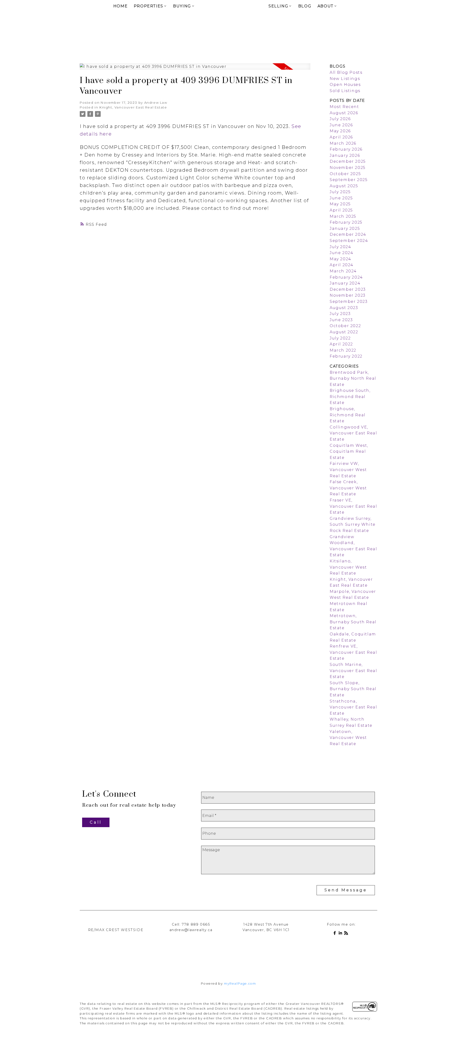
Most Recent (344, 106)
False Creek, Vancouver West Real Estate (348, 488)
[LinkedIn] (341, 934)
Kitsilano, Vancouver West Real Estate (348, 567)
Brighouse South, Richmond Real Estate (350, 396)
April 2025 (341, 210)
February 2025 (346, 222)
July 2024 (340, 247)
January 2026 (345, 155)
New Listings (345, 78)
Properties (148, 6)
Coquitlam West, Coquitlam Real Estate (349, 451)
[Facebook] (335, 934)
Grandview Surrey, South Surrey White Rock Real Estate (353, 524)
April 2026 (341, 137)
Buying (182, 6)
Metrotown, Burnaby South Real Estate (353, 622)
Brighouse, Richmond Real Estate (348, 415)
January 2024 (345, 283)
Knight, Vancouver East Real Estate (133, 107)
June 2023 (341, 320)
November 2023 (348, 295)
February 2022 (346, 356)
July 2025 (340, 192)
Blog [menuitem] (304, 6)
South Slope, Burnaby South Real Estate (353, 689)
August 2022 (344, 332)
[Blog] (347, 934)
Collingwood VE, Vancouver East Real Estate (353, 433)
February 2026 (346, 149)
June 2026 (341, 125)
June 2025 (341, 198)
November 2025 (348, 167)
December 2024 (348, 234)
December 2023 (348, 289)
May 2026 (340, 131)
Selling (278, 6)
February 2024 (346, 277)
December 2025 (348, 161)
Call (96, 822)
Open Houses (345, 84)
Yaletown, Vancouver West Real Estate (348, 737)
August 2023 (344, 307)
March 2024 (343, 271)
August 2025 (344, 186)
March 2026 (343, 143)
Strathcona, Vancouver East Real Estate (353, 707)
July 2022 (340, 338)
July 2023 (340, 313)
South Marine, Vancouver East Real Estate (353, 670)
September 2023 (349, 301)
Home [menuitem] (120, 6)
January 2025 (345, 228)
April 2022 (341, 344)
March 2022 (343, 350)
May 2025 (340, 204)
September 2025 (349, 179)
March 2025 (343, 216)
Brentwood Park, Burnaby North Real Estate (353, 378)
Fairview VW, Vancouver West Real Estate (348, 469)
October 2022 (345, 326)
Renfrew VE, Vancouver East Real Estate (353, 652)
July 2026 (340, 119)
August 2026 (344, 113)
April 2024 (341, 265)
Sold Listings (345, 90)
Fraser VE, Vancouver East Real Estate (353, 506)
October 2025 (345, 174)
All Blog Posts (346, 72)
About (325, 6)
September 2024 (349, 240)
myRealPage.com (240, 983)
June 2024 (341, 252)
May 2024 (340, 259)
